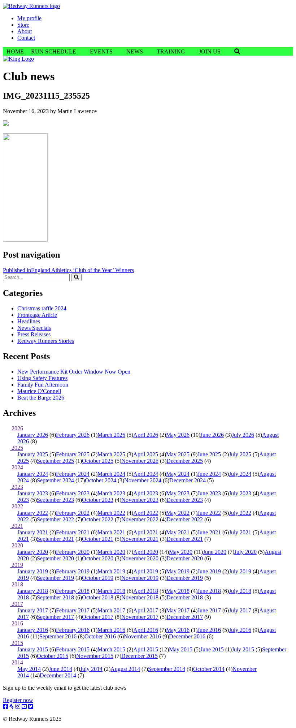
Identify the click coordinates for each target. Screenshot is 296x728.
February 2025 (73, 454)
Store (23, 25)
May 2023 (178, 493)
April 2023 (145, 493)
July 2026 (243, 435)
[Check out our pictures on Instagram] (18, 706)
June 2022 (209, 513)
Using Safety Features (42, 378)
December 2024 (187, 480)
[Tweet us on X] (30, 706)
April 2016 (145, 630)
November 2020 (139, 558)
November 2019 (139, 578)
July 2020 (245, 552)
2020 (16, 545)
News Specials (34, 328)
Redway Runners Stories (45, 341)
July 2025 (240, 454)
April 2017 (145, 610)
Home (15, 51)
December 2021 (184, 539)
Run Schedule (53, 51)
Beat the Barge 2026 (40, 398)
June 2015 (212, 649)
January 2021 (32, 532)
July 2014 (91, 669)
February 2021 (73, 532)
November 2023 (139, 500)
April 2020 (145, 552)
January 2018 (32, 591)
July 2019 (240, 571)
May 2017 (178, 610)
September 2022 (55, 519)
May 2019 (178, 571)
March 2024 (111, 474)
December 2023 (184, 500)
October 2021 (97, 539)
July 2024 (240, 474)
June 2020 (214, 552)
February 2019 (73, 571)
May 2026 (178, 435)
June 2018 (209, 591)
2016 (16, 623)
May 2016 (178, 630)
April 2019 (145, 571)
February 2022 (73, 513)
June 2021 (209, 532)
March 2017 (111, 610)
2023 (16, 487)
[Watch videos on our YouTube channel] (25, 706)
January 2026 (32, 435)
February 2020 (73, 552)
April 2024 (145, 474)
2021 (16, 526)
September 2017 (55, 617)
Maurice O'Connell (39, 391)
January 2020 (32, 552)
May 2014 (29, 669)
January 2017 (32, 610)
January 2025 (32, 454)
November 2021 (139, 539)
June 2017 (209, 610)
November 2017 (139, 617)
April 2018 (145, 591)
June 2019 (209, 571)
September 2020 (55, 558)
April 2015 (145, 649)
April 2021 (145, 532)
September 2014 (166, 669)
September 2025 (55, 461)
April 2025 (145, 454)
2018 (16, 584)
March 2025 (111, 454)
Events (101, 51)
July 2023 (240, 493)
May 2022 (178, 513)
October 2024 (100, 480)
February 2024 (73, 474)
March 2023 (111, 493)
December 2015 (139, 656)
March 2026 (111, 435)
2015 (16, 643)
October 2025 (97, 461)
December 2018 (184, 597)
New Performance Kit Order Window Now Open (73, 372)
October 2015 (52, 656)
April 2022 (145, 513)
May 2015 (180, 649)
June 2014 (60, 669)
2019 (16, 565)
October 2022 (97, 519)
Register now (18, 700)
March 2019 (111, 571)
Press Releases (34, 334)
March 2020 (111, 552)
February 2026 (73, 435)
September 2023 (55, 500)
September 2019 (55, 578)
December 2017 (184, 617)
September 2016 (58, 636)
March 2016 (111, 630)
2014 (16, 662)
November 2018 (139, 597)
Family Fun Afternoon (42, 385)
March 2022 (111, 513)
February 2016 (73, 630)
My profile (29, 18)
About (24, 31)
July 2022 (240, 513)
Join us (210, 51)
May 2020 (180, 552)
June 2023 (209, 493)
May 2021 (178, 532)
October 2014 (209, 669)
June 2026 (212, 435)
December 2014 (58, 675)
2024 (16, 467)
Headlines (28, 321)
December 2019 (184, 578)
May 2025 (178, 454)
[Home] (31, 6)
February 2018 (73, 591)
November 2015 (94, 656)
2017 (16, 604)
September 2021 (55, 539)
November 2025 (139, 461)
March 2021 (111, 532)
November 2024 (142, 480)
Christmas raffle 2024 (41, 308)
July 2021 (240, 532)
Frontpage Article (37, 315)
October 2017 (97, 617)
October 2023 (97, 500)
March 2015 (111, 649)
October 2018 (97, 597)
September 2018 (55, 597)
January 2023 (32, 493)
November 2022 (139, 519)
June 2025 (209, 454)
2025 (16, 448)
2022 (16, 506)
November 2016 (142, 636)
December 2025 (184, 461)
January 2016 (32, 630)
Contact (26, 38)
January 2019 (32, 571)
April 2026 (145, 435)
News (134, 51)
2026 (16, 428)
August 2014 (125, 669)
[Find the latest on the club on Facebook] (6, 706)
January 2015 (32, 649)
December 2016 (187, 636)
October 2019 (97, 578)
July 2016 (240, 630)
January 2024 (32, 474)
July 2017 (240, 610)
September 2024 (55, 480)
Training (171, 51)
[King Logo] (18, 59)
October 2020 (97, 558)
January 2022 (32, 513)
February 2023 (73, 493)
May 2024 (178, 474)
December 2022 (184, 519)
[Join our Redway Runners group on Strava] (12, 706)
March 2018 (111, 591)
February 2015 (73, 649)
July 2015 (243, 649)
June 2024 (209, 474)
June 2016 (209, 630)
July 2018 (240, 591)
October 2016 (100, 636)
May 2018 (178, 591)
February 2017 (73, 610)
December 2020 (184, 558)
